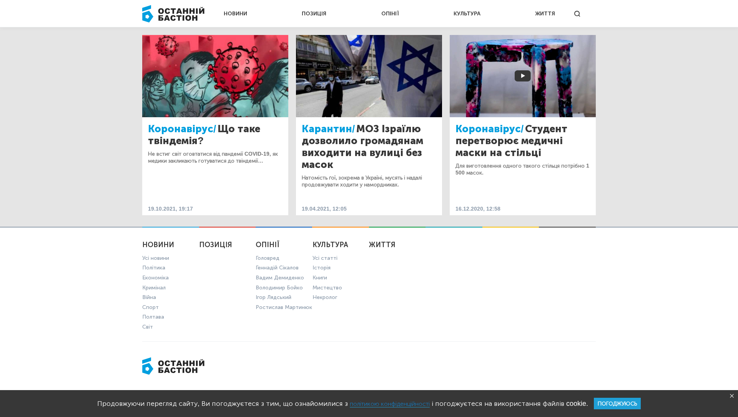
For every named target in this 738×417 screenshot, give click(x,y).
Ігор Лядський (273, 297)
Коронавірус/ (182, 129)
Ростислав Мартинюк (284, 307)
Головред (267, 258)
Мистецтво (327, 287)
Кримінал (154, 287)
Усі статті (324, 258)
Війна (149, 297)
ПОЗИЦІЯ (314, 13)
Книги (319, 277)
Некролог (324, 297)
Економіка (155, 277)
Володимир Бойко (279, 287)
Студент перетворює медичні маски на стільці (511, 141)
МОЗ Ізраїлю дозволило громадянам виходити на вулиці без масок (362, 147)
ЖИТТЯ (545, 13)
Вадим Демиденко (280, 277)
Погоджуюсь (617, 403)
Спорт (150, 307)
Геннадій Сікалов (277, 267)
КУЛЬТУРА (467, 13)
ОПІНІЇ (390, 13)
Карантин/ (328, 129)
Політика (153, 267)
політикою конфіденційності (390, 403)
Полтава (153, 317)
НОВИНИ (235, 13)
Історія (321, 267)
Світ (147, 327)
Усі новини (155, 258)
